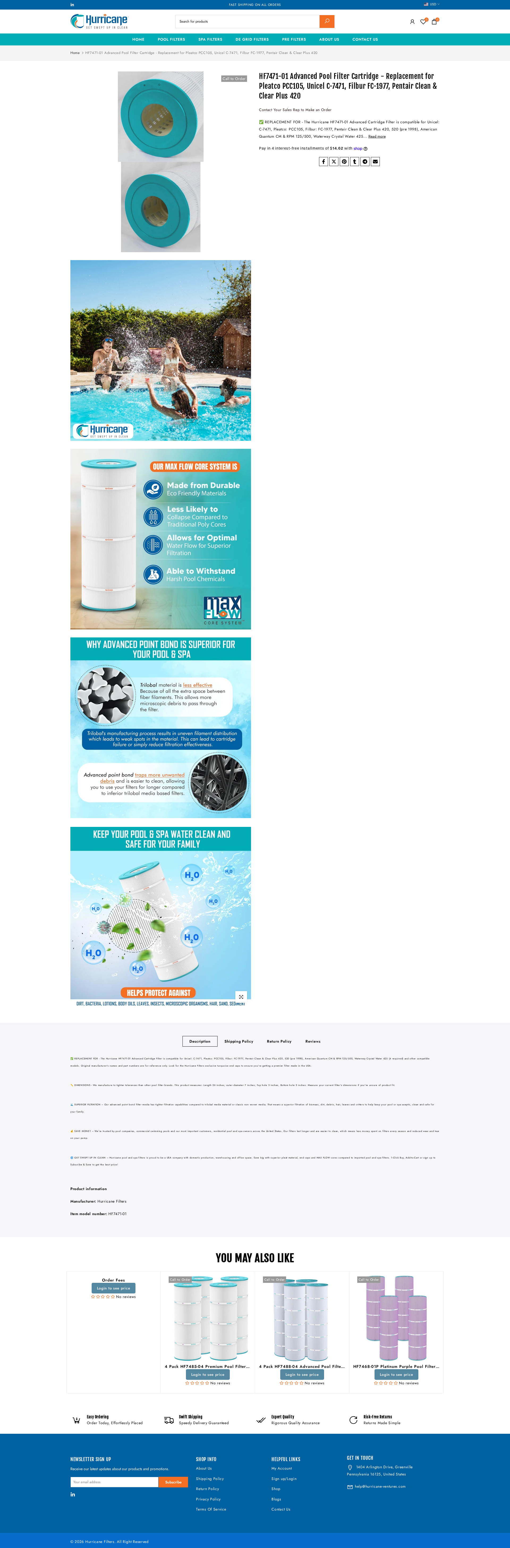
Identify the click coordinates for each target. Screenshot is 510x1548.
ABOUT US (329, 39)
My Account (281, 1468)
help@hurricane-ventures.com (380, 1486)
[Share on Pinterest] (344, 161)
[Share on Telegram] (364, 161)
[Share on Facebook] (323, 161)
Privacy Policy (208, 1499)
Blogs (276, 1499)
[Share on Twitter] (333, 161)
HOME (138, 39)
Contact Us (280, 1509)
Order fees (113, 1280)
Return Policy (279, 1041)
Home (75, 52)
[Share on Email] (375, 161)
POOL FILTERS (171, 39)
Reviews (313, 1041)
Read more (377, 136)
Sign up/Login (283, 1478)
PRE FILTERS (294, 39)
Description (200, 1041)
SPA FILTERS (210, 39)
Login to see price (113, 1288)
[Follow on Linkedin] (72, 5)
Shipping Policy (238, 1041)
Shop (275, 1488)
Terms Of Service (211, 1509)
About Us (204, 1468)
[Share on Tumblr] (354, 161)
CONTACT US (365, 39)
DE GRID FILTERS (252, 39)
